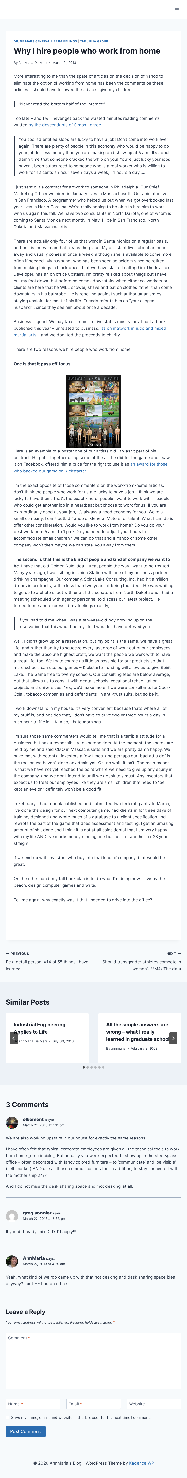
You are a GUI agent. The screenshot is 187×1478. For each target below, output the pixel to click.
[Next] (173, 1038)
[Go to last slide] (14, 1038)
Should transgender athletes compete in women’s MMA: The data (142, 961)
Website (137, 1404)
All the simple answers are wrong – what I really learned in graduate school (137, 1032)
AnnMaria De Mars (33, 63)
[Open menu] (176, 9)
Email (75, 1404)
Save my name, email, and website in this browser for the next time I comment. (81, 1417)
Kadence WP (141, 1463)
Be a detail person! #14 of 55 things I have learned (47, 961)
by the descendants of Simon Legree (64, 124)
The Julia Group (94, 41)
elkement (33, 1119)
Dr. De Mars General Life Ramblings (45, 41)
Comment (19, 1338)
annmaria (118, 1048)
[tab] (84, 1067)
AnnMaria (34, 1258)
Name (15, 1404)
